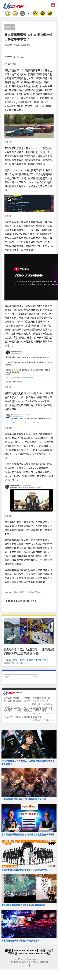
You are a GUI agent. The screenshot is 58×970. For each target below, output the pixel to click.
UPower (20, 959)
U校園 (42, 950)
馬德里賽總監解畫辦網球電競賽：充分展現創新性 (24, 870)
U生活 (50, 950)
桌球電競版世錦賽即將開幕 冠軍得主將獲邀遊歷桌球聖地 (27, 834)
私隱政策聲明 (24, 962)
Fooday (23, 953)
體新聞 (8, 950)
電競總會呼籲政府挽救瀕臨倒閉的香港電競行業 (23, 905)
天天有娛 (12, 953)
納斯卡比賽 (19, 592)
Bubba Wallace (35, 592)
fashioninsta (35, 953)
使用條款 (14, 962)
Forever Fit (19, 950)
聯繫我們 (44, 962)
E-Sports (9, 27)
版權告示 (35, 962)
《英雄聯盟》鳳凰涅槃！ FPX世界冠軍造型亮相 (23, 799)
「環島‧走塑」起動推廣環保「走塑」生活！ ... (27, 659)
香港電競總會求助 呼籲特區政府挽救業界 (20, 940)
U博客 (47, 953)
